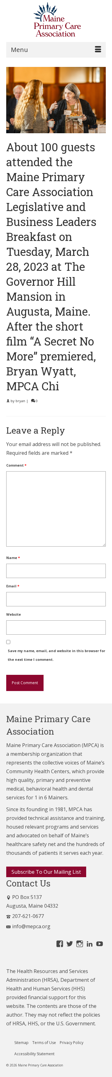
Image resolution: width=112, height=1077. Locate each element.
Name (13, 557)
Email (12, 586)
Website (13, 614)
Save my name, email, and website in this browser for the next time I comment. (56, 655)
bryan (20, 400)
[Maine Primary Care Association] (56, 21)
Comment (16, 465)
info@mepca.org (31, 926)
